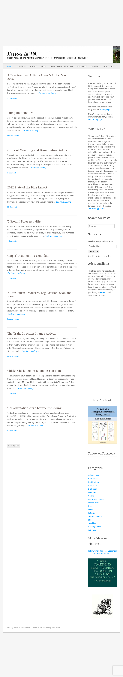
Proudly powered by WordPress (19, 628)
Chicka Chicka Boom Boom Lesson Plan (34, 371)
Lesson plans (93, 503)
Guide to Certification (61, 66)
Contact (95, 66)
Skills (90, 520)
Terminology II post (96, 208)
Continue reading (47, 93)
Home (9, 66)
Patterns (91, 513)
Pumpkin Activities (20, 113)
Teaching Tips (94, 523)
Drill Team (92, 489)
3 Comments (12, 98)
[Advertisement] (61, 21)
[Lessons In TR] (50, 54)
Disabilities (93, 485)
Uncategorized (94, 527)
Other (90, 509)
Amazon (103, 292)
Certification (93, 482)
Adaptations (93, 475)
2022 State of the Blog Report (27, 187)
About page (105, 109)
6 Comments (12, 431)
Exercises (92, 492)
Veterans (92, 530)
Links (90, 506)
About (33, 66)
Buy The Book (110, 66)
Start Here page (95, 119)
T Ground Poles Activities (24, 221)
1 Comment (11, 173)
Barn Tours (93, 478)
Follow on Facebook (101, 453)
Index (43, 66)
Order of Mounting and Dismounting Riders (37, 150)
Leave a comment (13, 135)
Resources (82, 66)
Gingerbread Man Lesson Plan (28, 255)
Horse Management (96, 499)
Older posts (13, 446)
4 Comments (12, 241)
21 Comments (12, 207)
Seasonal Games (95, 516)
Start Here (21, 66)
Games (91, 496)
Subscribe (93, 251)
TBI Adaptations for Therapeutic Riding (34, 408)
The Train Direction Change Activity (31, 333)
